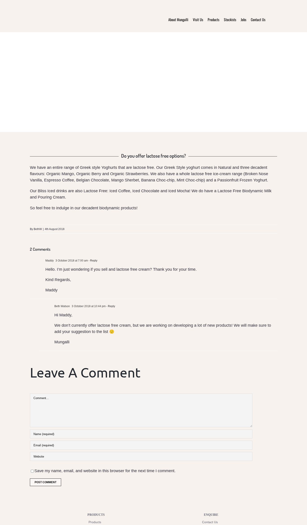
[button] (271, 19)
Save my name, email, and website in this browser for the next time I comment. (105, 471)
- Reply (92, 260)
